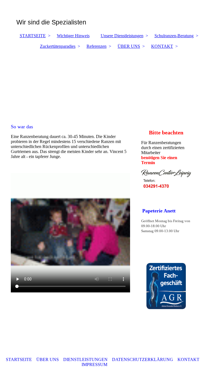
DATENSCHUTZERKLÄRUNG (142, 359)
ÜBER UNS (129, 46)
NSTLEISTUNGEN (89, 359)
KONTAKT (162, 46)
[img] (106, 84)
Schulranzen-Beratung (174, 35)
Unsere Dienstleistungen (122, 35)
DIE (67, 359)
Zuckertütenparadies (57, 46)
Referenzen (96, 46)
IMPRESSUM (95, 364)
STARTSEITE (33, 35)
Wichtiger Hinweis (73, 35)
